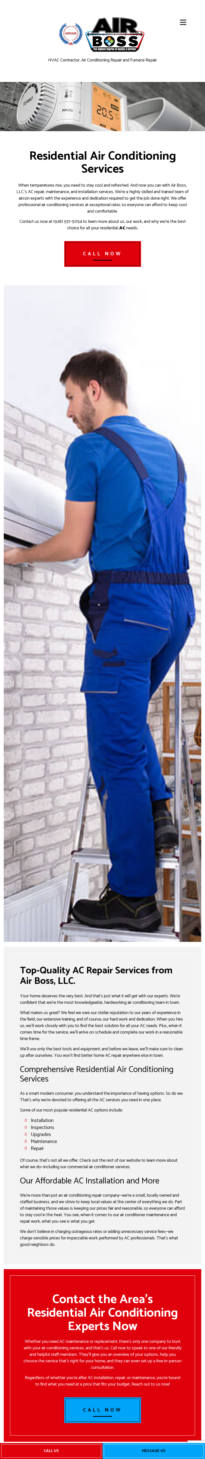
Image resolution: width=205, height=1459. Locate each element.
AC (122, 228)
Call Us (51, 1451)
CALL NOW (102, 254)
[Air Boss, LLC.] (115, 33)
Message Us (154, 1451)
